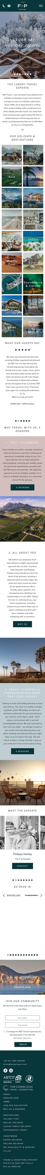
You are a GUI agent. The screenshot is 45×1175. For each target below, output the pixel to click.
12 (37, 955)
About (6, 1094)
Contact (22, 866)
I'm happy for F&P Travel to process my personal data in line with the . (23, 1035)
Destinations (11, 1115)
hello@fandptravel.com (15, 1064)
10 (32, 955)
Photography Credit (15, 1130)
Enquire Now (22, 987)
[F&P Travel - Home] (22, 6)
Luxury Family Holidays (17, 1126)
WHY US (22, 624)
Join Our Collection (15, 1105)
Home (6, 1101)
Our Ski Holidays (13, 1122)
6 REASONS (22, 487)
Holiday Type (11, 1119)
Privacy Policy (22, 1038)
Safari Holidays (12, 1140)
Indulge (16, 1166)
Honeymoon (10, 1136)
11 (34, 955)
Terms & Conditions (15, 1160)
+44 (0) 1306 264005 (3, 5)
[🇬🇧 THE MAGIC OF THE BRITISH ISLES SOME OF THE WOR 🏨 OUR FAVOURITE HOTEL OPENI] (22, 928)
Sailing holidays (13, 1143)
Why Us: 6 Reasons (14, 1109)
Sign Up (23, 1044)
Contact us (9, 5)
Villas (7, 1151)
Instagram (11, 1071)
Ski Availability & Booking (19, 1147)
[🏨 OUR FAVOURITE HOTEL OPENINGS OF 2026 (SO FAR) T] (22, 928)
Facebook (5, 1071)
